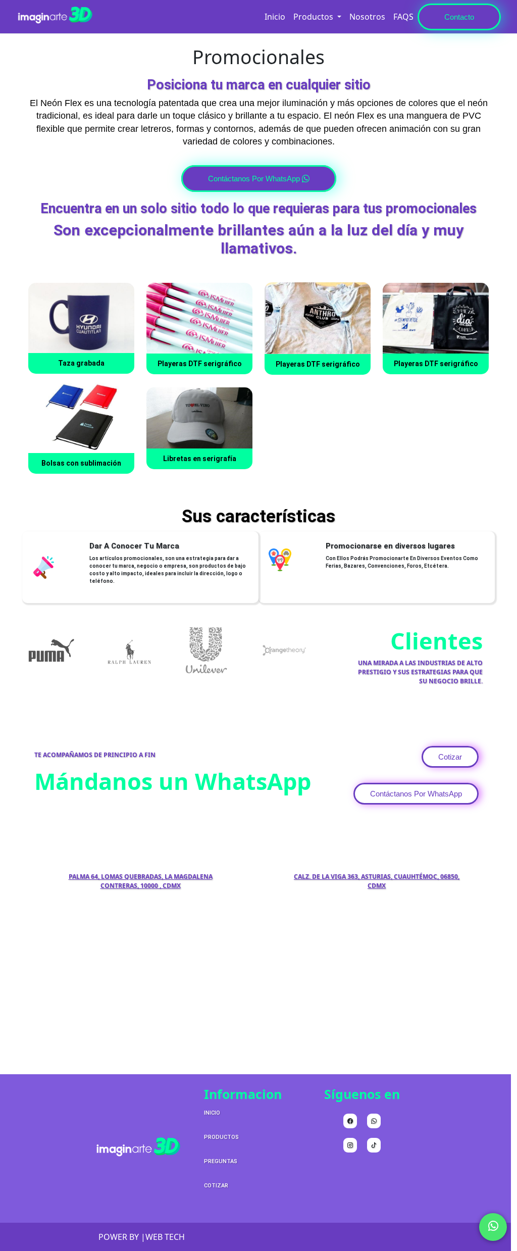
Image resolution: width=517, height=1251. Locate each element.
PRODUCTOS (221, 1137)
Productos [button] (314, 16)
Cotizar (450, 757)
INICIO (212, 1113)
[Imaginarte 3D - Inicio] (54, 16)
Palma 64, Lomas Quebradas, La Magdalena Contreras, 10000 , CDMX (141, 881)
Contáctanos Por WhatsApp (255, 178)
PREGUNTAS (220, 1161)
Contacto (459, 17)
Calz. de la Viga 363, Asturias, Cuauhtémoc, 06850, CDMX (376, 881)
